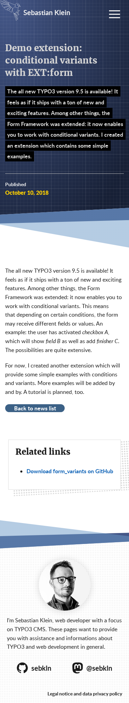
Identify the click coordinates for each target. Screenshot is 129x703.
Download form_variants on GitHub (69, 471)
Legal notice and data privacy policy (84, 693)
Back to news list (35, 408)
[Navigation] (114, 14)
